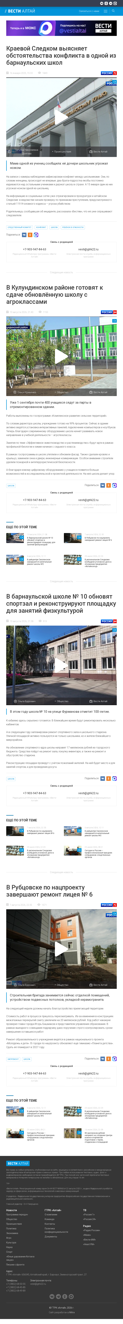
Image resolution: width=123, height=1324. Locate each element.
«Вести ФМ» (89, 1239)
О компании (51, 1214)
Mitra (72, 1312)
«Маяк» (87, 1235)
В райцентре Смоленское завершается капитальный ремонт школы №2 (39, 561)
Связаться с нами (89, 11)
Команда (49, 1219)
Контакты (50, 1224)
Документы (51, 1236)
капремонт (13, 1059)
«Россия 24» (89, 1219)
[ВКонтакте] (101, 3)
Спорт (9, 1252)
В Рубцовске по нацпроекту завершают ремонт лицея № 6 (98, 539)
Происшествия (62, 151)
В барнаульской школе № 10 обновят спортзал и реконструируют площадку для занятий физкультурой (41, 541)
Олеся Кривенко (26, 392)
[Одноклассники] (106, 3)
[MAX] (115, 3)
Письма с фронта (15, 1264)
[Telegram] (110, 3)
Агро (8, 1238)
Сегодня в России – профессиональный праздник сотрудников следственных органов (98, 853)
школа (54, 227)
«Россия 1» (89, 1214)
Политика (11, 1228)
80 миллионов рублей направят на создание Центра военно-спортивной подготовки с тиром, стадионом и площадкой (98, 1137)
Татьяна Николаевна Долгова (26, 151)
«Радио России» (91, 1230)
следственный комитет (19, 227)
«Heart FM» (88, 1244)
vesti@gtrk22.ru (38, 1284)
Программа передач (17, 1214)
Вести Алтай (100, 151)
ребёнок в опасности (72, 227)
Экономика (12, 1233)
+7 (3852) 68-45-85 (15, 1287)
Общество (62, 392)
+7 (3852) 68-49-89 (15, 1290)
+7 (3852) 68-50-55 (15, 1284)
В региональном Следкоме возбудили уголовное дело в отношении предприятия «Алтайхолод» (98, 562)
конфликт (41, 227)
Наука (9, 1247)
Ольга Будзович (26, 701)
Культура (11, 1242)
